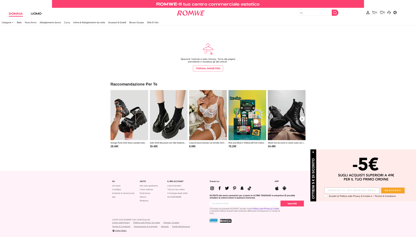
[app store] (277, 188)
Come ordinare (146, 189)
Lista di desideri (174, 186)
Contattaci (116, 189)
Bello (19, 22)
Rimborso (144, 201)
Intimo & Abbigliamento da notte (89, 22)
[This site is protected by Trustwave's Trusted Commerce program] (213, 221)
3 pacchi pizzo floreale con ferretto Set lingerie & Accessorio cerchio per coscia (208, 143)
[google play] (284, 188)
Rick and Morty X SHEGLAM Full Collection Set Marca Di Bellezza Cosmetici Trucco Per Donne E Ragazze (247, 143)
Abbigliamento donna (50, 22)
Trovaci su (214, 181)
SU (113, 181)
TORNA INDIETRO (208, 68)
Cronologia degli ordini (177, 193)
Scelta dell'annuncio (181, 226)
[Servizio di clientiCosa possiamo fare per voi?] (389, 12)
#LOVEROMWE (174, 197)
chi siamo (116, 186)
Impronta (165, 226)
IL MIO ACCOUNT (175, 181)
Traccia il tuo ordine (176, 189)
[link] (208, 4)
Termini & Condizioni (121, 226)
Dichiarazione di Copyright (145, 226)
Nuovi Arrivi (30, 22)
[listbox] (368, 12)
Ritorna (143, 197)
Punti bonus (145, 193)
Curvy (67, 22)
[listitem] (129, 123)
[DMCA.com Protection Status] (226, 221)
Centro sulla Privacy (121, 223)
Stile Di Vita (152, 22)
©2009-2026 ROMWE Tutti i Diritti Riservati (131, 220)
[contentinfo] (114, 146)
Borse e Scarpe (136, 22)
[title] (208, 84)
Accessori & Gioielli (117, 22)
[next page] (302, 118)
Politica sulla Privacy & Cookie (265, 209)
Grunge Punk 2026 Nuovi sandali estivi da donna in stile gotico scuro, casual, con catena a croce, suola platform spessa (129, 143)
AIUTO (143, 181)
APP (277, 181)
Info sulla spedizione (149, 186)
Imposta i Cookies (171, 223)
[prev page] (114, 118)
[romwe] (190, 12)
